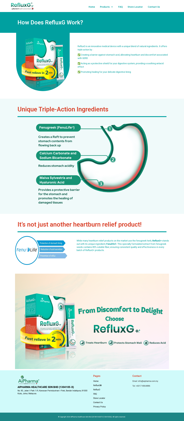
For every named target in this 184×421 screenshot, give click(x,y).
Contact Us (154, 7)
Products (105, 7)
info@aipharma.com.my (148, 381)
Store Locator (135, 7)
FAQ (120, 7)
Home (91, 7)
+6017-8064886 (143, 386)
